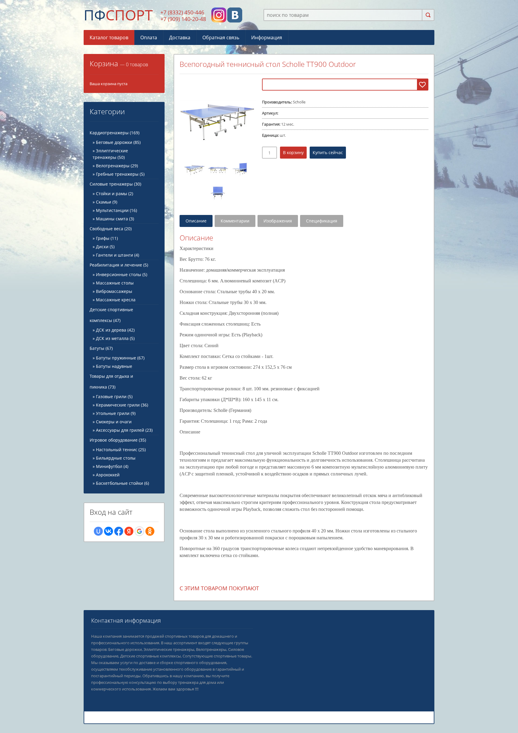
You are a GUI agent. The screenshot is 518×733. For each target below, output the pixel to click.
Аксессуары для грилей (120, 430)
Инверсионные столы (118, 274)
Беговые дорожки (114, 142)
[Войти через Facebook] (118, 531)
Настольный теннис (116, 449)
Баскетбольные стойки (119, 483)
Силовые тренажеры (115, 184)
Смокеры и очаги (114, 422)
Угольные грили (113, 413)
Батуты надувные (114, 366)
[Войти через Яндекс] (128, 531)
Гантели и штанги (114, 255)
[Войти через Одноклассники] (149, 531)
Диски (102, 246)
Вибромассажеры (114, 291)
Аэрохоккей (108, 475)
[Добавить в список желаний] (422, 84)
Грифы (102, 238)
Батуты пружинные (116, 358)
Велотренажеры (113, 165)
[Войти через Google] (139, 531)
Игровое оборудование (118, 440)
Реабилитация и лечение (119, 265)
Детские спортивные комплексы (111, 315)
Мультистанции (112, 210)
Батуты (101, 348)
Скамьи (103, 202)
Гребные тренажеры (117, 174)
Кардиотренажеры (114, 133)
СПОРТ (118, 15)
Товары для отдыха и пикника (111, 381)
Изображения (277, 221)
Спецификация (321, 221)
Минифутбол (109, 466)
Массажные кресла (115, 299)
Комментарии (235, 221)
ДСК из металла (112, 338)
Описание (196, 221)
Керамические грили (118, 405)
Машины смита (112, 219)
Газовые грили (111, 396)
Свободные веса (111, 228)
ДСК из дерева (111, 330)
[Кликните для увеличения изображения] (218, 117)
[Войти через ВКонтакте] (108, 531)
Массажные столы (115, 283)
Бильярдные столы (115, 458)
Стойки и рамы (111, 193)
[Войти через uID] (98, 531)
